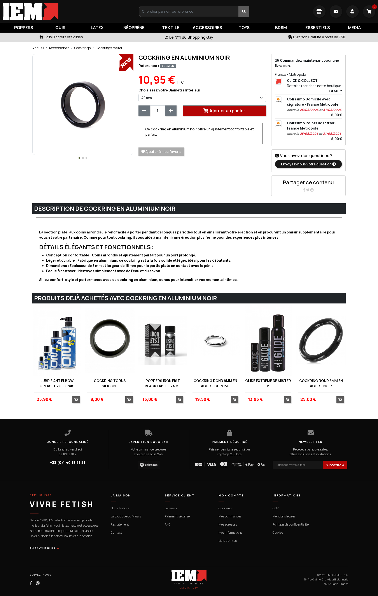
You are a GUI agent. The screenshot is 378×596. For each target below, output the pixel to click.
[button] (79, 158)
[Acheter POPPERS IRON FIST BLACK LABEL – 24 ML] (179, 399)
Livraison (171, 508)
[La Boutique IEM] (319, 11)
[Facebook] (304, 190)
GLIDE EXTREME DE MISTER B (268, 383)
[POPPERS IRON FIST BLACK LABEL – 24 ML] (162, 340)
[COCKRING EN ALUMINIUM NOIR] (82, 104)
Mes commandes (230, 516)
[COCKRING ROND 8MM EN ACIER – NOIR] (321, 340)
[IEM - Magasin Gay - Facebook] (31, 583)
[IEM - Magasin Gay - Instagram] (38, 583)
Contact (116, 532)
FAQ (167, 524)
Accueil (38, 48)
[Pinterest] (312, 190)
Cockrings (82, 48)
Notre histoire (120, 508)
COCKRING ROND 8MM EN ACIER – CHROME (215, 383)
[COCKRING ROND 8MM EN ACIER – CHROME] (215, 340)
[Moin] (144, 110)
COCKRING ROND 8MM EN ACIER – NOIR (321, 383)
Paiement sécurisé (177, 516)
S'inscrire (334, 465)
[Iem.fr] (63, 11)
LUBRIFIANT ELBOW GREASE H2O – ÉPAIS (57, 383)
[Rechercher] (243, 11)
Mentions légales (284, 516)
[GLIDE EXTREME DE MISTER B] (268, 340)
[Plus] (171, 110)
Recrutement (120, 524)
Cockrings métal (109, 48)
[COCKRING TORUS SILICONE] (109, 340)
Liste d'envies (228, 540)
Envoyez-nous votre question (306, 164)
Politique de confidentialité (291, 524)
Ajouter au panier (226, 111)
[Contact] (336, 11)
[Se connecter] (352, 11)
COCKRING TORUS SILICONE (110, 383)
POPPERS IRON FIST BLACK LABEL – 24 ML (162, 383)
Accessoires (59, 48)
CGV (275, 508)
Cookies (278, 532)
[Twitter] (308, 190)
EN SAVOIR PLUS (42, 548)
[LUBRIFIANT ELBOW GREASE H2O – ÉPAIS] (57, 340)
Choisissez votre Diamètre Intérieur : (170, 90)
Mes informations (230, 532)
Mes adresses (228, 524)
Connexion (226, 508)
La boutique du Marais (126, 516)
